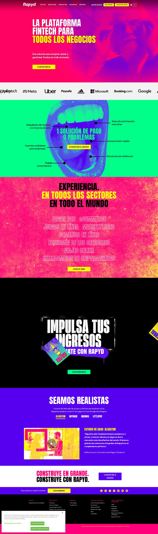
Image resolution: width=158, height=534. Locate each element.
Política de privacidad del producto (90, 526)
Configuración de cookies (12, 523)
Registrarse (109, 4)
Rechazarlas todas (37, 523)
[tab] (60, 416)
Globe (131, 5)
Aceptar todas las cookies (40, 528)
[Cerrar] (63, 513)
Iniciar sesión (96, 5)
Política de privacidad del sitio (107, 526)
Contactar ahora (122, 4)
